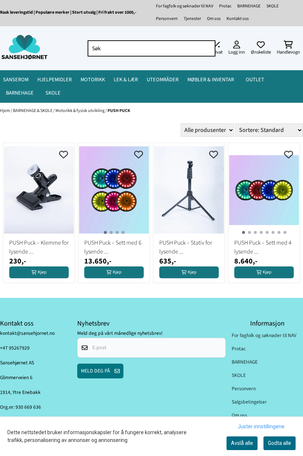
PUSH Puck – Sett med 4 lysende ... (263, 247)
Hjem (5, 111)
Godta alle (279, 443)
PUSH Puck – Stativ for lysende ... (185, 247)
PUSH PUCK (119, 111)
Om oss (214, 19)
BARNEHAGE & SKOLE (33, 111)
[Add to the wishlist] (63, 154)
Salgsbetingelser (249, 401)
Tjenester (192, 19)
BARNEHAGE (249, 6)
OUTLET (255, 80)
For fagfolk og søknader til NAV (184, 6)
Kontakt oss (238, 19)
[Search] (208, 48)
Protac (225, 6)
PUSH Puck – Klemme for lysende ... (39, 247)
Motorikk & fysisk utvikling (80, 111)
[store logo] (24, 48)
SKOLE (272, 6)
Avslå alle (242, 443)
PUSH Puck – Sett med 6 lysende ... (113, 247)
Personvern (167, 19)
